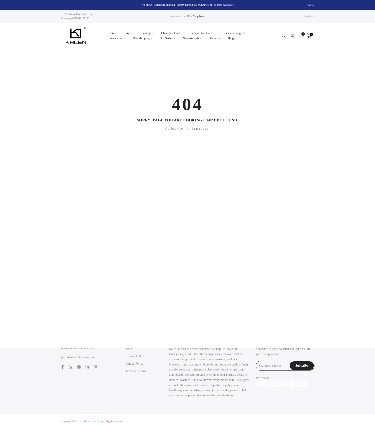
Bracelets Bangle (232, 33)
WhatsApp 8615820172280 (75, 18)
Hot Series (166, 38)
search (129, 349)
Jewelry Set (116, 38)
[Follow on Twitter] (71, 367)
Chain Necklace (170, 33)
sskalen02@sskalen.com (80, 14)
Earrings (146, 33)
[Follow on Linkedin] (87, 367)
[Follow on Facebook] (62, 367)
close (65, 5)
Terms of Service (136, 371)
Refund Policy (134, 363)
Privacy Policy (135, 356)
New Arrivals (191, 38)
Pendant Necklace (201, 33)
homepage (200, 128)
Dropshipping (141, 38)
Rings (126, 33)
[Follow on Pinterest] (95, 367)
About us (214, 38)
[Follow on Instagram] (79, 367)
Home (112, 33)
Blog (231, 38)
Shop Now (198, 16)
